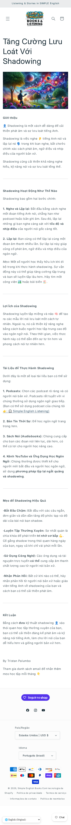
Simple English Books (30, 788)
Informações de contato (23, 799)
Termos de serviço (56, 793)
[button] (7, 18)
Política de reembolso (52, 799)
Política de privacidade (29, 793)
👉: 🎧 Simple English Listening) (26, 411)
